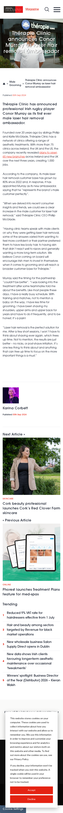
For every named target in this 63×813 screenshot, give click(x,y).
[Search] (47, 9)
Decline (31, 799)
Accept (31, 790)
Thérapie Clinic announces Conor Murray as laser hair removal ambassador (40, 83)
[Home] (13, 9)
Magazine (32, 9)
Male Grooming (15, 84)
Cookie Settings (13, 809)
